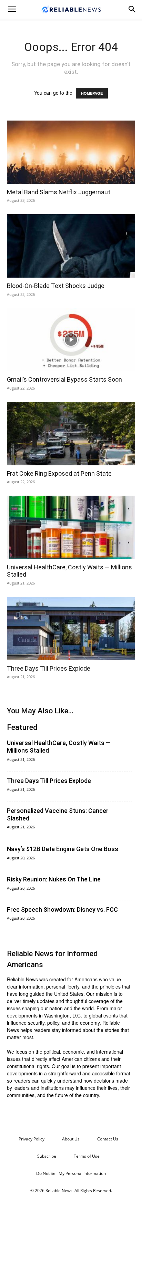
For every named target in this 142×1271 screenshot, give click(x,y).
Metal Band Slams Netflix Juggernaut (58, 192)
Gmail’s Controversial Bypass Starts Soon (64, 379)
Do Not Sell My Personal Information (71, 1173)
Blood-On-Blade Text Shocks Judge (55, 285)
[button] (12, 9)
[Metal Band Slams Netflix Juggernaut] (71, 152)
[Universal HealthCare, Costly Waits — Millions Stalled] (71, 527)
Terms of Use (87, 1156)
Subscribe (46, 1156)
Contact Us (107, 1139)
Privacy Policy (31, 1139)
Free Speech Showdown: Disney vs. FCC (62, 909)
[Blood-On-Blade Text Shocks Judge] (71, 246)
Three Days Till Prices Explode (48, 668)
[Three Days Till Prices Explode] (71, 628)
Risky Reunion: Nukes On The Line (54, 879)
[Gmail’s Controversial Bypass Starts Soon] (71, 340)
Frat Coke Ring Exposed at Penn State (59, 473)
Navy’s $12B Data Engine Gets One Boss (62, 848)
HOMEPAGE (92, 93)
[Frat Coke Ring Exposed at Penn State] (71, 433)
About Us (71, 1139)
